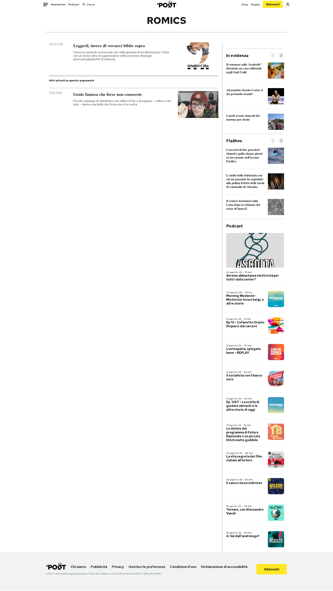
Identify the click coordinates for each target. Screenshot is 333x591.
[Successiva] (281, 55)
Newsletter (58, 4)
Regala (255, 4)
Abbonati (273, 4)
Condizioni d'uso (183, 566)
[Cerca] (83, 4)
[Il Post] (166, 4)
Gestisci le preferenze (147, 566)
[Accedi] (288, 4)
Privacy (118, 566)
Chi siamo (78, 566)
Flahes (234, 140)
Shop (244, 4)
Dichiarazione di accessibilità (224, 566)
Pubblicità (99, 566)
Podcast (73, 4)
